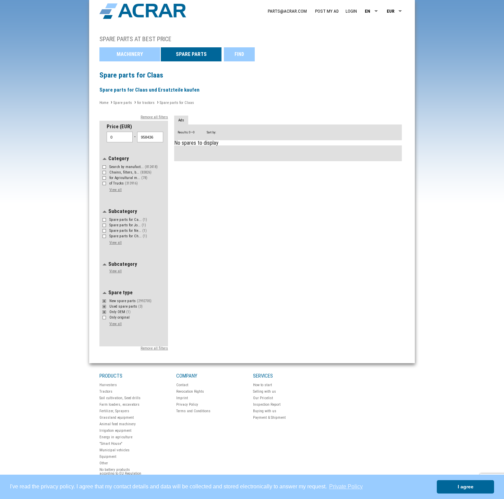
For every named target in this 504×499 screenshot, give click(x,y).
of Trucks (123, 183)
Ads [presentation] (181, 120)
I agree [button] (465, 486)
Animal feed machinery (117, 424)
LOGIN (351, 11)
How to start (262, 385)
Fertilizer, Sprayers (114, 411)
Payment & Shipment (269, 417)
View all (115, 190)
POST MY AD (327, 11)
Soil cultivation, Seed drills (120, 398)
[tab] (181, 120)
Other (103, 463)
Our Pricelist (263, 398)
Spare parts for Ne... (128, 230)
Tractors (105, 391)
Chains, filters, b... (130, 172)
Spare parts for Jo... (127, 225)
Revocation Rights (190, 391)
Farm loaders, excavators (119, 404)
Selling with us (264, 391)
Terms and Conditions (193, 411)
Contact (182, 385)
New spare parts (130, 301)
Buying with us (264, 411)
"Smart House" (110, 443)
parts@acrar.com (287, 11)
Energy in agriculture (115, 437)
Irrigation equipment (115, 430)
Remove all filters (154, 117)
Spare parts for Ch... (128, 236)
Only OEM (120, 312)
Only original (120, 317)
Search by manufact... (133, 167)
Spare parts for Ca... (128, 219)
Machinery (130, 54)
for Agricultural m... (128, 178)
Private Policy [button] (346, 486)
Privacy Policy (187, 404)
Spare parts (191, 54)
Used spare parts (126, 306)
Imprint (182, 398)
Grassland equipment (116, 417)
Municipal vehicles (114, 450)
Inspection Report (266, 404)
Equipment (107, 457)
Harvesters (108, 385)
